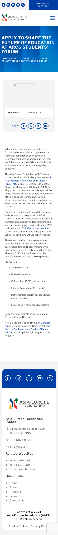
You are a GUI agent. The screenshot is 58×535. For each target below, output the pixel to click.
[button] (24, 126)
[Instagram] (8, 5)
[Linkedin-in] (13, 5)
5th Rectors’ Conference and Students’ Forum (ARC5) (28, 329)
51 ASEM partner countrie (35, 228)
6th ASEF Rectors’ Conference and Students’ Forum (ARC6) (28, 180)
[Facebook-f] (3, 5)
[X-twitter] (23, 5)
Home (5, 58)
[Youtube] (18, 5)
